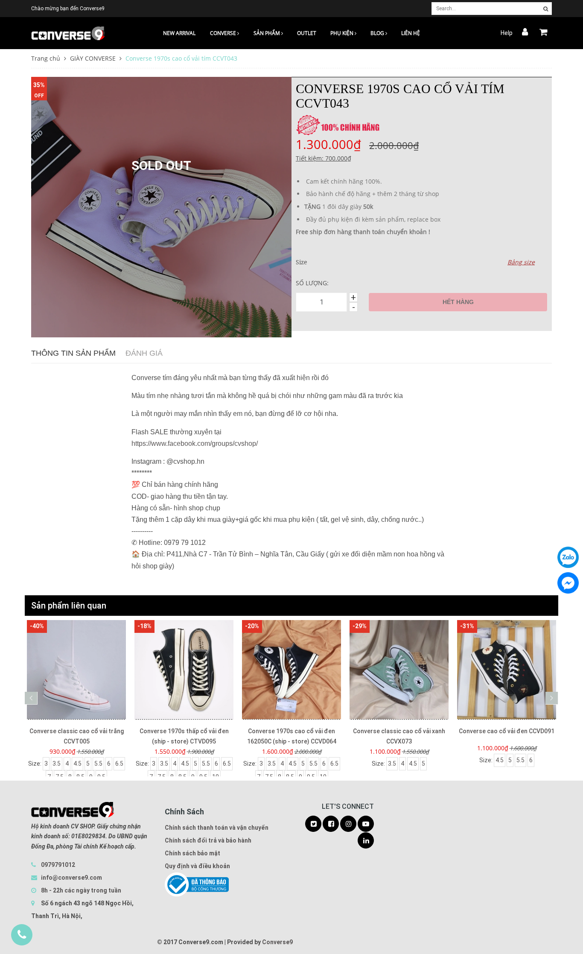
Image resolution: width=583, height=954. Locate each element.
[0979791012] (21, 934)
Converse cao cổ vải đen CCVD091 (506, 731)
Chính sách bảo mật (192, 853)
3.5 (56, 763)
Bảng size (521, 262)
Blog (377, 33)
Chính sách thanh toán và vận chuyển (216, 827)
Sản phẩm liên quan (68, 605)
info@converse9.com (71, 877)
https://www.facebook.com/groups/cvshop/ (194, 443)
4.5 (77, 763)
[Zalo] (568, 557)
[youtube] (366, 824)
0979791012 (58, 864)
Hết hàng (458, 301)
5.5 (98, 763)
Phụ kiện (342, 33)
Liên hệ (410, 33)
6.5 (119, 763)
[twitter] (313, 824)
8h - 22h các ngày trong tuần (80, 890)
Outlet (306, 33)
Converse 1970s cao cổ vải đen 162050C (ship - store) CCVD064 (291, 736)
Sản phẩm (267, 33)
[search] (546, 9)
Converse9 (277, 942)
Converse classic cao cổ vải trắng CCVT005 (76, 736)
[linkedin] (366, 840)
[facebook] (331, 824)
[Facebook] (568, 583)
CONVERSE (223, 33)
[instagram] (348, 824)
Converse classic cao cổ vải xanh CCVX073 (399, 736)
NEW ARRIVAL (179, 33)
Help (507, 32)
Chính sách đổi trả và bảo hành (208, 840)
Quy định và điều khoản (197, 866)
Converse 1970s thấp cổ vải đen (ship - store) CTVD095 (184, 736)
